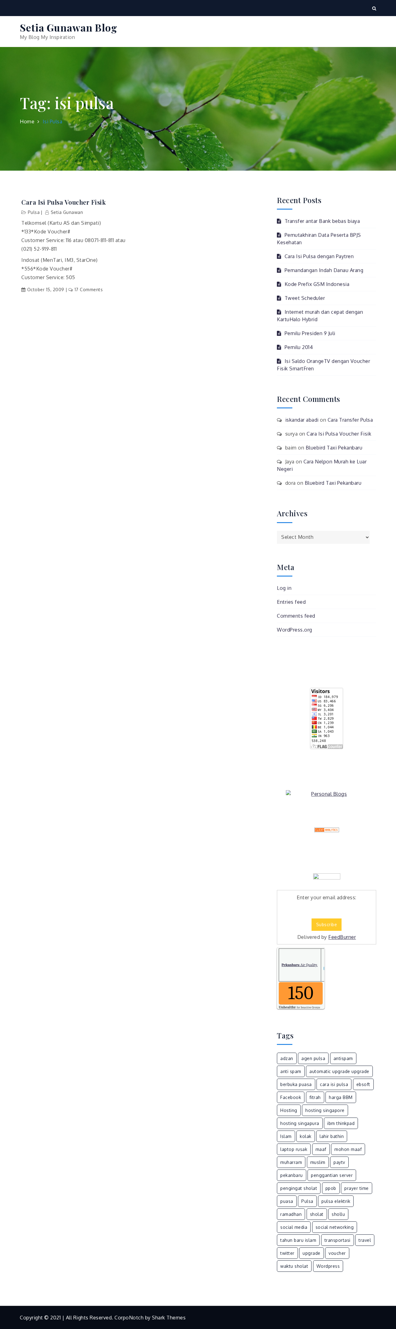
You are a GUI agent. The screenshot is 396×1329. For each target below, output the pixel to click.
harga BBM (341, 1097)
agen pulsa (313, 1058)
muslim (317, 1162)
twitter (287, 1253)
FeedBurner (342, 937)
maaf (321, 1149)
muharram (291, 1162)
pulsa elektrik (335, 1201)
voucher (337, 1253)
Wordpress (328, 1266)
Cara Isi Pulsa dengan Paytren (319, 256)
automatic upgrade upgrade (339, 1071)
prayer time (356, 1188)
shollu (338, 1214)
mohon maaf (348, 1149)
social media (293, 1227)
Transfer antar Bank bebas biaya (322, 221)
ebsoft (363, 1084)
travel (365, 1240)
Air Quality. (299, 965)
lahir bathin (332, 1136)
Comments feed (296, 616)
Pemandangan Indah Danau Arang (324, 270)
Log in (284, 588)
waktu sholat (294, 1266)
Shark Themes (169, 1317)
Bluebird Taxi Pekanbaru (334, 448)
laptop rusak (293, 1149)
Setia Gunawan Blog (68, 27)
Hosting (288, 1110)
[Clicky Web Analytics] (326, 830)
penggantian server (332, 1175)
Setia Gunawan (67, 212)
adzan (286, 1058)
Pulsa (34, 212)
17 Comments (89, 289)
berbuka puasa (296, 1084)
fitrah (315, 1097)
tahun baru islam (298, 1240)
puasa (286, 1201)
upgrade (312, 1253)
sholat (317, 1214)
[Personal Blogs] (326, 794)
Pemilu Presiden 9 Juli (310, 333)
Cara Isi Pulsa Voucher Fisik (63, 202)
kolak (306, 1136)
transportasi (338, 1240)
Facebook (290, 1097)
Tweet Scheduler (305, 298)
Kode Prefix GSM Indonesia (317, 284)
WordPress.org (294, 630)
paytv (339, 1162)
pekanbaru (291, 1175)
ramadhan (291, 1214)
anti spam (290, 1071)
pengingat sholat (298, 1188)
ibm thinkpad (341, 1123)
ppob (330, 1188)
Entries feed (291, 602)
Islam (286, 1136)
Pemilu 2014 (299, 347)
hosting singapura (299, 1123)
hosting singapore (325, 1110)
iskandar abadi (302, 420)
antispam (343, 1058)
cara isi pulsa (334, 1084)
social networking (335, 1227)
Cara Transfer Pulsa (350, 420)
